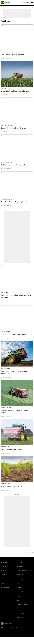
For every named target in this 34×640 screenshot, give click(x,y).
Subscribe (26, 2)
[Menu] (32, 2)
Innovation (20, 574)
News (18, 583)
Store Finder (4, 591)
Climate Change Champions (24, 570)
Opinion (19, 587)
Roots (18, 596)
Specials (19, 600)
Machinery (20, 579)
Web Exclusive (21, 613)
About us (3, 566)
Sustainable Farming (22, 604)
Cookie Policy (4, 583)
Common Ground (22, 591)
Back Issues (20, 566)
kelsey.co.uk (18, 628)
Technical (19, 609)
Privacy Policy (5, 587)
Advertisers (4, 570)
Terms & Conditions (6, 579)
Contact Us (4, 574)
